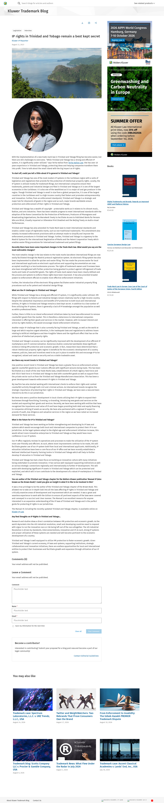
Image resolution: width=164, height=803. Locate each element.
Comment (15, 585)
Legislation (17, 31)
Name (15, 606)
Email (14, 616)
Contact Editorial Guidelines (86, 656)
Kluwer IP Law (18, 512)
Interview (28, 31)
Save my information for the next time (30, 626)
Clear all (78, 631)
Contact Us (37, 801)
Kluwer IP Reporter (20, 41)
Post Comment (93, 631)
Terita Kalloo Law (75, 163)
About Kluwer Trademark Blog (18, 801)
